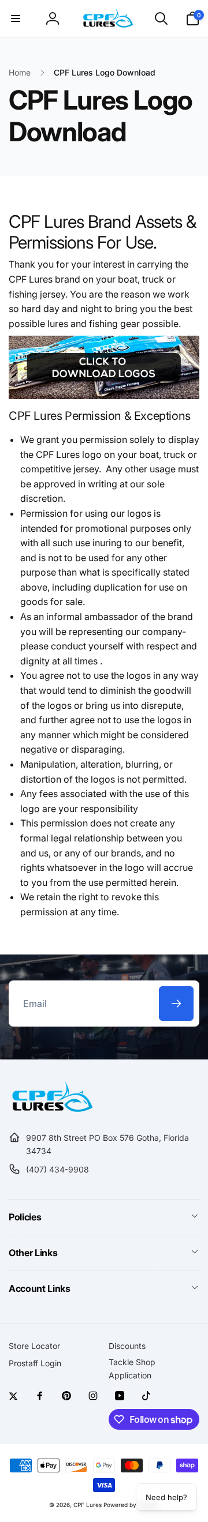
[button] (15, 18)
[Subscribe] (176, 1003)
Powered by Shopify (131, 1504)
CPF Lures (87, 1504)
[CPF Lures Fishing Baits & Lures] (50, 1109)
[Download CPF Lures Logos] (104, 395)
